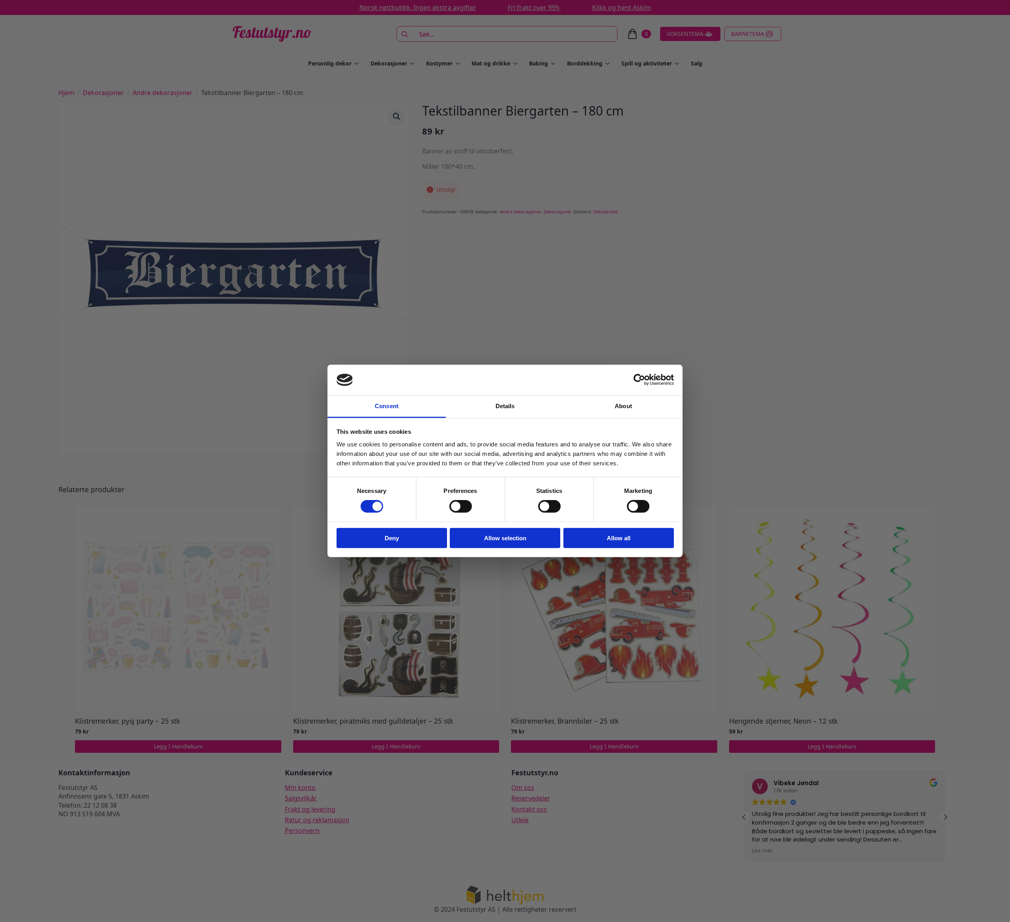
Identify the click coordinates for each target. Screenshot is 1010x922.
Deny (392, 537)
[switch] (460, 506)
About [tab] (623, 406)
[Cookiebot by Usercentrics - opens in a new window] (639, 380)
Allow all (618, 537)
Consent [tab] (386, 406)
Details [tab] (505, 406)
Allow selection (505, 537)
